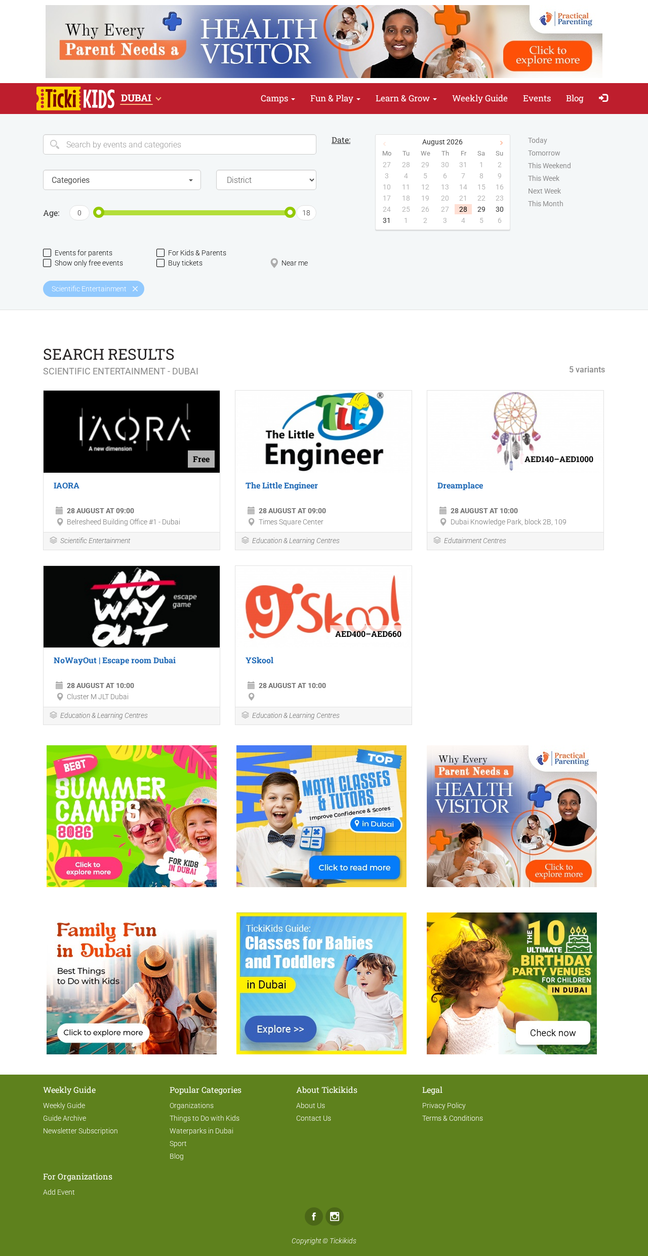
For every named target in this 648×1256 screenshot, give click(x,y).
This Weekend (549, 166)
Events (537, 98)
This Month (545, 204)
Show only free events (89, 263)
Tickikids (343, 1241)
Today (537, 140)
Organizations (192, 1105)
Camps (275, 98)
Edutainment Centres (475, 541)
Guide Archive (64, 1118)
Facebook (314, 1216)
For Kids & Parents (197, 253)
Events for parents (83, 253)
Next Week (544, 191)
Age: (51, 212)
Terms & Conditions (452, 1118)
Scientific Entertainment (95, 541)
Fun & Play (332, 98)
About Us (310, 1105)
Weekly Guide (480, 98)
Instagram (335, 1216)
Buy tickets (185, 263)
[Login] (605, 98)
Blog (575, 98)
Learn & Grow (404, 98)
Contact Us (313, 1118)
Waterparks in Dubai (201, 1131)
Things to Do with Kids (204, 1118)
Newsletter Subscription (80, 1131)
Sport (178, 1143)
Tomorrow (544, 153)
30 (500, 209)
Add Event (59, 1192)
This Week (543, 178)
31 (387, 220)
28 (463, 209)
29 (481, 209)
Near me (294, 263)
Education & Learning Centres (296, 541)
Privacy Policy (444, 1105)
